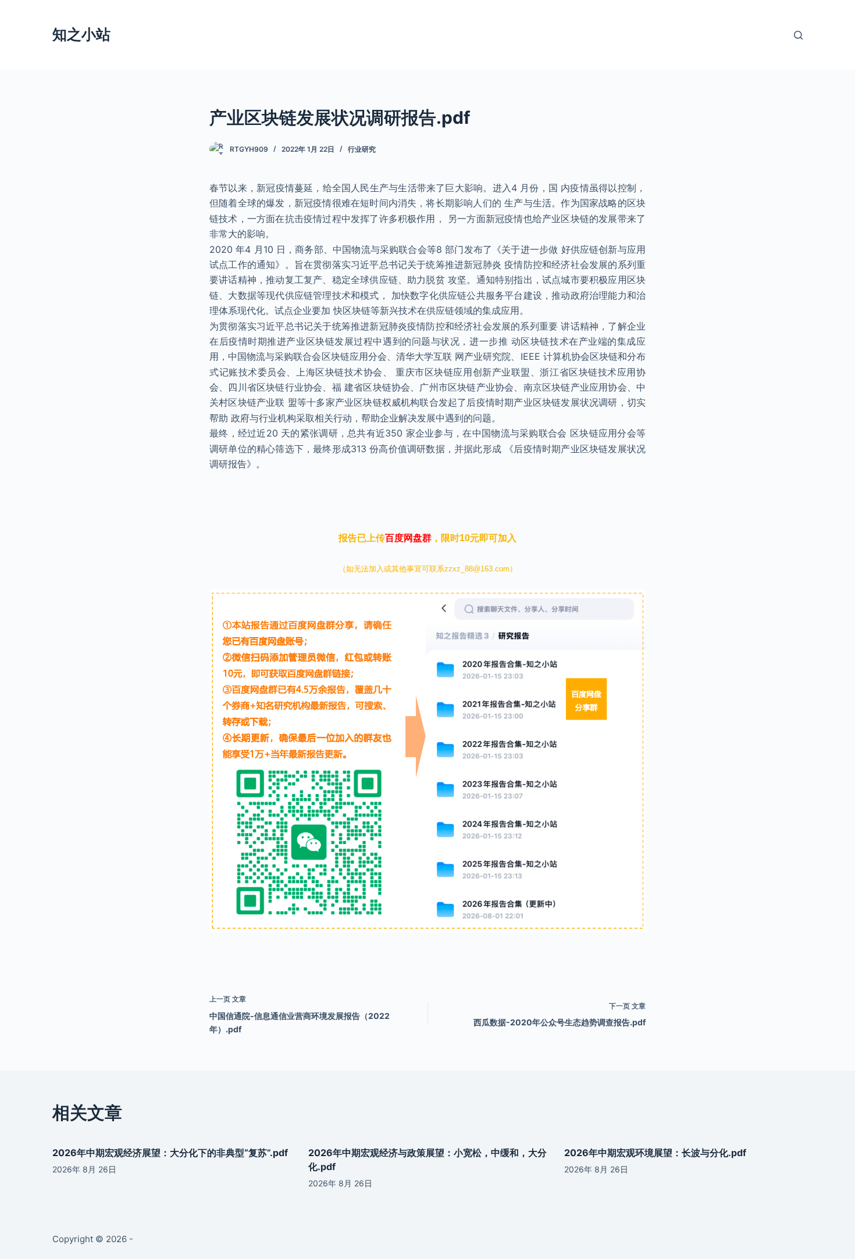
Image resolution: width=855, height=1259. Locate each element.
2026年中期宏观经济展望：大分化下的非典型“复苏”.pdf (170, 1152)
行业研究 (362, 149)
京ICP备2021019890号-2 (185, 1238)
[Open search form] (798, 35)
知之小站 (81, 34)
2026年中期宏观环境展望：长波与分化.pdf (655, 1152)
